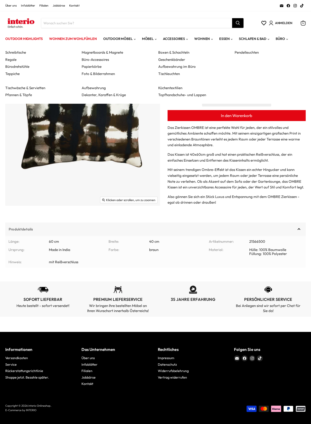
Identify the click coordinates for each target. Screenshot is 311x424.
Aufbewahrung (94, 88)
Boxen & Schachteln (173, 52)
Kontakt (74, 5)
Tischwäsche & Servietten (25, 88)
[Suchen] (238, 23)
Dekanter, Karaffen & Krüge (104, 95)
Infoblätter (28, 5)
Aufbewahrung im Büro (177, 66)
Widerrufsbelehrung (173, 371)
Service (11, 364)
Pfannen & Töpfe (18, 95)
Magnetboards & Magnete (102, 52)
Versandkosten (16, 358)
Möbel (148, 39)
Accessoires (174, 39)
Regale (11, 59)
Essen (224, 39)
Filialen (43, 5)
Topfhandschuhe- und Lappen (182, 95)
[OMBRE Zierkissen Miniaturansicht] (13, 218)
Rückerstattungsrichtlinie (24, 371)
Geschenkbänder (171, 59)
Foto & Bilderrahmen (98, 73)
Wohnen (202, 39)
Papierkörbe (92, 66)
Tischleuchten (169, 73)
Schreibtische (15, 52)
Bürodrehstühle (17, 66)
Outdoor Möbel (118, 39)
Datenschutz (167, 364)
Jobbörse (59, 5)
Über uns (11, 5)
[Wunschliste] (263, 23)
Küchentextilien (170, 88)
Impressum (166, 358)
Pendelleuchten (247, 52)
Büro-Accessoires (95, 59)
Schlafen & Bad (252, 39)
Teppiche (12, 73)
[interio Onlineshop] (20, 23)
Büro (280, 39)
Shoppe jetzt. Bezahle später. (27, 377)
